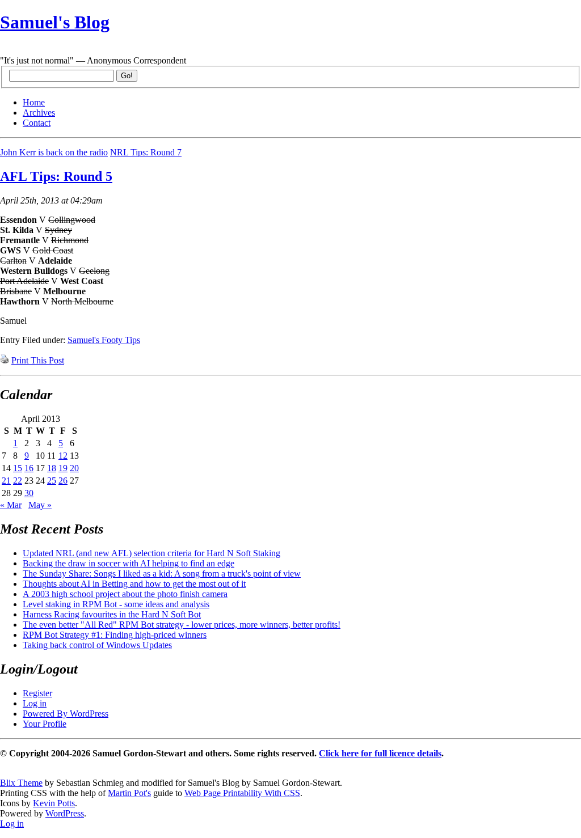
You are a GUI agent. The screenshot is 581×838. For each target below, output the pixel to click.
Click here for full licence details (380, 753)
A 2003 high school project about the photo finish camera (125, 594)
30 (28, 493)
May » (40, 505)
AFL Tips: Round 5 (56, 176)
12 (63, 455)
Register (37, 693)
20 (74, 468)
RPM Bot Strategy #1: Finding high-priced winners (115, 635)
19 (63, 468)
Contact (36, 123)
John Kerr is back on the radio (54, 152)
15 (17, 468)
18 (51, 468)
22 (17, 480)
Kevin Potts (54, 803)
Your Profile (44, 724)
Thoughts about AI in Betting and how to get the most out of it (134, 584)
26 (63, 480)
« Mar (11, 505)
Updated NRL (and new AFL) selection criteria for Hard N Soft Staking (151, 553)
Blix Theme (21, 783)
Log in (35, 703)
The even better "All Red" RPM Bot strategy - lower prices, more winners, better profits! (181, 624)
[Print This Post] (4, 360)
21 (6, 480)
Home (34, 102)
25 (51, 480)
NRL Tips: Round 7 (146, 152)
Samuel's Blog (55, 22)
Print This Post (37, 360)
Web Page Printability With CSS (242, 793)
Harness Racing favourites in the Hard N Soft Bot (112, 614)
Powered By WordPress (65, 713)
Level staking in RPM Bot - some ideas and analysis (116, 604)
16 (28, 468)
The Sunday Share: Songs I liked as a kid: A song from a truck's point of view (162, 573)
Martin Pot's (129, 793)
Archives (39, 112)
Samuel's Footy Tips (104, 340)
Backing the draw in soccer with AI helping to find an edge (128, 563)
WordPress (64, 813)
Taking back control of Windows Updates (97, 645)
